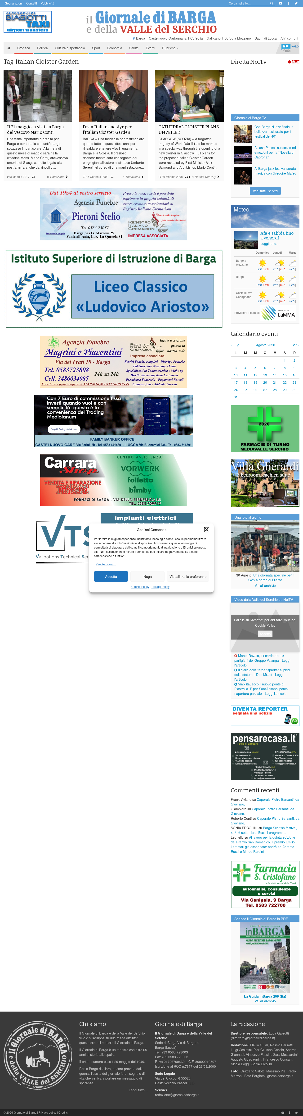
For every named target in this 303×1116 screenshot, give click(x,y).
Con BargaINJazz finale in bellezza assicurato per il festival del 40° (273, 131)
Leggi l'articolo (275, 693)
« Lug (235, 344)
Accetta (111, 576)
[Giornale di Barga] (151, 22)
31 (236, 397)
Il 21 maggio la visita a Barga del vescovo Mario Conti (35, 129)
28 (275, 389)
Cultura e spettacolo (70, 47)
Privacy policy (47, 1112)
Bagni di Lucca (266, 38)
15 (285, 375)
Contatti (31, 3)
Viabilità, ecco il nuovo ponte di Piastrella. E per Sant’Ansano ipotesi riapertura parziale (261, 689)
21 (275, 382)
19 (255, 382)
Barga (140, 38)
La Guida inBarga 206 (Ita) (265, 996)
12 (255, 375)
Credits (63, 1112)
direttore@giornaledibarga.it (253, 1037)
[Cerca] (271, 3)
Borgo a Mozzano (237, 38)
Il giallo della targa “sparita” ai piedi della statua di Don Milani (262, 672)
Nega (147, 576)
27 (265, 389)
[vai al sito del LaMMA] (278, 312)
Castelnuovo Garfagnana (168, 38)
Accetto (265, 633)
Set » (295, 344)
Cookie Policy (140, 587)
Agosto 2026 (265, 344)
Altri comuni (289, 38)
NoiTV (290, 48)
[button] (206, 529)
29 (285, 389)
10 (236, 375)
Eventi (150, 47)
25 (245, 389)
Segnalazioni (13, 3)
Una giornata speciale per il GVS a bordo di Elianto (271, 577)
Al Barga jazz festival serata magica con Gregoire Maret (275, 171)
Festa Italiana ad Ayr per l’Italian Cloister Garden (107, 129)
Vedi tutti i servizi (265, 191)
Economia (114, 47)
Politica (42, 47)
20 (265, 382)
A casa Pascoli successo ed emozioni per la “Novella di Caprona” (275, 152)
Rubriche (169, 47)
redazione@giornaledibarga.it (177, 1094)
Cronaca (23, 47)
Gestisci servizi (106, 564)
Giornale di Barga (25, 1112)
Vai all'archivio (265, 585)
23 (294, 382)
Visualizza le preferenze (187, 576)
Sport (96, 47)
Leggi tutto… (270, 243)
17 (236, 382)
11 (245, 375)
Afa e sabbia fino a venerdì (277, 236)
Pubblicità (47, 3)
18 (245, 382)
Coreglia (196, 38)
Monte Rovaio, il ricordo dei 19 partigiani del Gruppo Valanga (259, 658)
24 (236, 389)
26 (255, 389)
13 (265, 375)
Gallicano (214, 38)
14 (275, 375)
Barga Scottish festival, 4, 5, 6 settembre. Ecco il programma (264, 830)
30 (294, 389)
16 (294, 375)
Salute (134, 47)
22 (285, 382)
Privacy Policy (160, 587)
